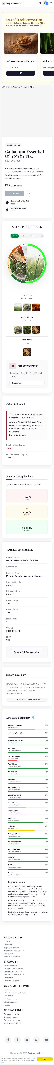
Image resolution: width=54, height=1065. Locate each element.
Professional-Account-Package (15, 993)
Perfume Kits (8, 978)
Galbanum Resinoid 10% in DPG (20, 61)
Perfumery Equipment (11, 981)
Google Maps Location (12, 1020)
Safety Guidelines (10, 999)
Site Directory (9, 996)
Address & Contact (10, 1017)
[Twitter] (27, 1039)
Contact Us (8, 990)
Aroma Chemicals (10, 965)
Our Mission (8, 944)
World (14, 3)
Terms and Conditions (12, 956)
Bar (24, 236)
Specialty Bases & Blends (13, 972)
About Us (7, 941)
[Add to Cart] (20, 73)
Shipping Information (11, 947)
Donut (15, 236)
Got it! (45, 1059)
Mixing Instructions (10, 1002)
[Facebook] (17, 1039)
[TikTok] (7, 1039)
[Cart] (40, 3)
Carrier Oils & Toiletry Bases (14, 974)
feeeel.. (33, 236)
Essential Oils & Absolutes (13, 968)
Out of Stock (15, 193)
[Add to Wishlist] (29, 193)
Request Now (17, 383)
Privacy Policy (9, 953)
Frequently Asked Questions (14, 950)
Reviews (7, 1005)
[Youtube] (46, 1039)
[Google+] (36, 1039)
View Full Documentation (28, 652)
